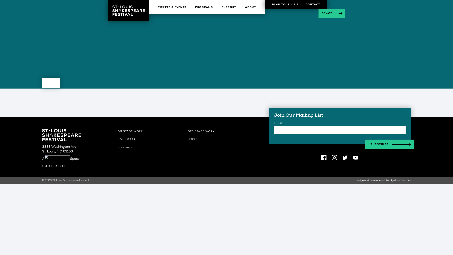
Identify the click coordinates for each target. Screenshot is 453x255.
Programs (204, 7)
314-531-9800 (53, 166)
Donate (327, 13)
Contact (313, 4)
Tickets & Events (172, 7)
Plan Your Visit (285, 4)
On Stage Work (130, 131)
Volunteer (127, 139)
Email (278, 123)
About (250, 7)
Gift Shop (126, 147)
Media (192, 139)
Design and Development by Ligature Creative (383, 180)
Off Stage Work (201, 131)
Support (229, 7)
